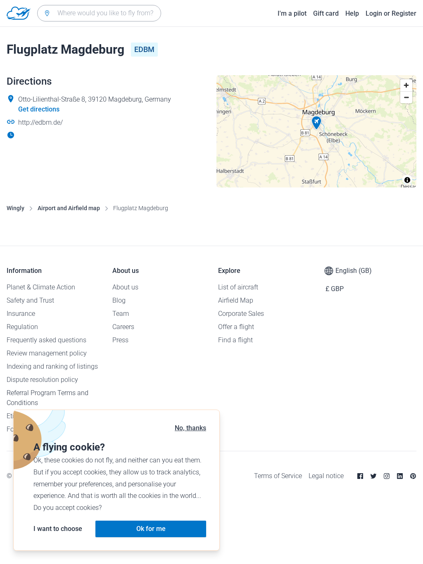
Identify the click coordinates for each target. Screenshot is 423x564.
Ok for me (151, 529)
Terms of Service (278, 476)
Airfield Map (235, 300)
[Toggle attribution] (407, 180)
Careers (123, 327)
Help (352, 13)
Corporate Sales (241, 314)
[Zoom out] (406, 97)
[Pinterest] (413, 476)
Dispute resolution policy (42, 380)
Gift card (326, 13)
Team (120, 314)
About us (125, 287)
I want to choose (57, 529)
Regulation (22, 327)
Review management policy (47, 353)
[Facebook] (360, 476)
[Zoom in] (406, 85)
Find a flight (235, 340)
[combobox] (99, 13)
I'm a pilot (292, 13)
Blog (119, 300)
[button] (316, 123)
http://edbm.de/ (40, 122)
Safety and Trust (30, 300)
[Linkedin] (400, 476)
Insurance (21, 314)
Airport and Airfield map (69, 208)
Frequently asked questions (46, 340)
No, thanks (190, 428)
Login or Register (391, 13)
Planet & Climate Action (41, 287)
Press (120, 340)
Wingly (15, 208)
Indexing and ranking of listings (52, 366)
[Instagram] (386, 476)
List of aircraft (238, 287)
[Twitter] (373, 476)
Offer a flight (236, 327)
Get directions (38, 109)
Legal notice (326, 476)
